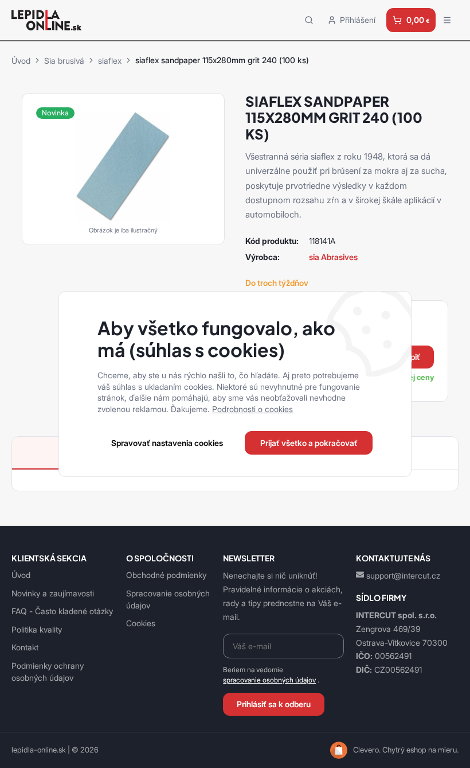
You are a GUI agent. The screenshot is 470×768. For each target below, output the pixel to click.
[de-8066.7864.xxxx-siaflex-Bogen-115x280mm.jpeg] (123, 165)
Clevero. (367, 750)
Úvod (20, 60)
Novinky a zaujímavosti (52, 593)
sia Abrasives (333, 257)
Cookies (140, 623)
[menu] (447, 20)
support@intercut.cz (403, 575)
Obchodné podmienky (166, 575)
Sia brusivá (64, 60)
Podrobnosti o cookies (252, 409)
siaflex (110, 60)
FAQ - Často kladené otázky (62, 611)
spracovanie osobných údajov (269, 680)
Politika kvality (36, 629)
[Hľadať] (308, 19)
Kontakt (24, 647)
